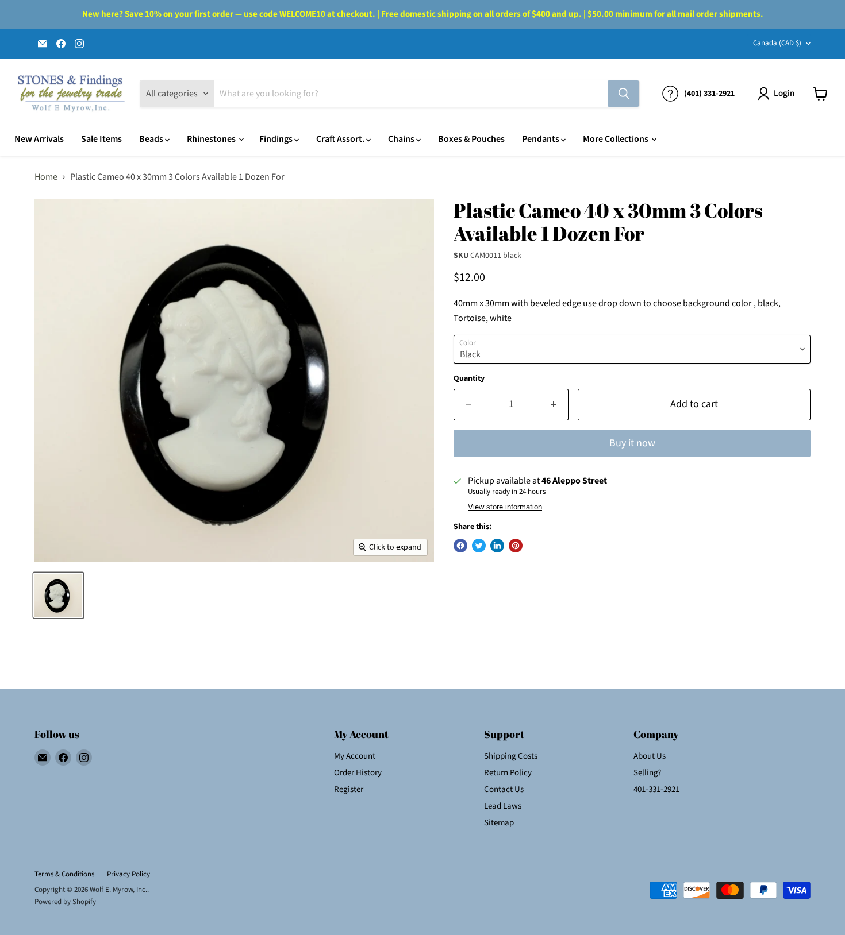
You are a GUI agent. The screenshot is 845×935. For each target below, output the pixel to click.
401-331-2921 (656, 789)
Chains (402, 139)
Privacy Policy (128, 874)
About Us (649, 756)
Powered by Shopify (65, 902)
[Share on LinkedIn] (497, 545)
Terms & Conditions (64, 874)
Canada (777, 43)
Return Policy (508, 773)
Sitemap (499, 823)
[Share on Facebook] (460, 545)
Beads (152, 139)
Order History (358, 773)
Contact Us (504, 789)
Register (348, 789)
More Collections (616, 139)
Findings (276, 139)
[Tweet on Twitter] (479, 545)
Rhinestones (212, 139)
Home (45, 177)
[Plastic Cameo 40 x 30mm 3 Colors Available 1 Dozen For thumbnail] (58, 595)
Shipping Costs (510, 756)
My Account (354, 756)
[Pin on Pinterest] (516, 545)
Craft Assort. (341, 139)
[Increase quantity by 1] (554, 404)
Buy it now (632, 443)
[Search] (623, 93)
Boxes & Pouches (471, 139)
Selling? (647, 773)
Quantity (469, 378)
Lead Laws (502, 806)
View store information (505, 507)
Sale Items (101, 139)
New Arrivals (39, 139)
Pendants (541, 139)
